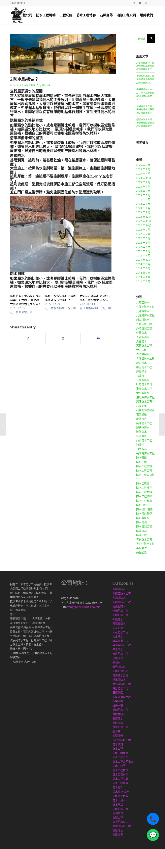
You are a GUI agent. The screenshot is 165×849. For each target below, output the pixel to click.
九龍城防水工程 (145, 315)
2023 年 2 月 (143, 208)
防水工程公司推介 (122, 761)
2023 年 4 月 (143, 199)
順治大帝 (46, 85)
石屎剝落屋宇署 (145, 410)
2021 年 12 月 (144, 259)
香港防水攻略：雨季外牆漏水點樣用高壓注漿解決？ (145, 79)
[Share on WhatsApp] (63, 338)
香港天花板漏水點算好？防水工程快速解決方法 (95, 298)
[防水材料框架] (3, 424)
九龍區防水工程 (145, 306)
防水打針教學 (144, 513)
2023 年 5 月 (143, 195)
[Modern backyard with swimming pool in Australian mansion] (63, 54)
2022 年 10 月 (144, 225)
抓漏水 (140, 376)
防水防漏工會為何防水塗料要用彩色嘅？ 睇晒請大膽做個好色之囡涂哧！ (25, 300)
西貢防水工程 (144, 440)
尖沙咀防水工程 (145, 358)
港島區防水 (142, 393)
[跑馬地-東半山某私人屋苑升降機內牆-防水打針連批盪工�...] (162, 424)
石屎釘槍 (141, 414)
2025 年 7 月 (143, 173)
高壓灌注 (141, 548)
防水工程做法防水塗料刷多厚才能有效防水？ (60, 298)
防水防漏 (30, 85)
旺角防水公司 (144, 384)
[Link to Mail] (140, 3)
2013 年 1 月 (143, 277)
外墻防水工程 (144, 324)
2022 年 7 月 (143, 234)
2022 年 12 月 (144, 216)
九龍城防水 (142, 311)
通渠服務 (141, 449)
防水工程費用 (144, 500)
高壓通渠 (141, 552)
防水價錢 (141, 457)
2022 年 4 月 (143, 247)
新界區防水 (142, 380)
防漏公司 (141, 531)
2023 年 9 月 (143, 182)
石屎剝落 (141, 406)
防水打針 (141, 505)
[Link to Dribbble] (146, 3)
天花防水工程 (144, 345)
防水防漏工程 (144, 526)
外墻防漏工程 (144, 328)
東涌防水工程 (144, 388)
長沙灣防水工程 (145, 453)
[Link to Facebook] (152, 3)
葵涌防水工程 (144, 423)
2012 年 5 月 (143, 281)
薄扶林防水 (142, 427)
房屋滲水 (141, 371)
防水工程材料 (144, 492)
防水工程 (141, 462)
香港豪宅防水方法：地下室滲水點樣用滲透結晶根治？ (145, 94)
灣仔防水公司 (144, 401)
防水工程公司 (144, 470)
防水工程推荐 (144, 487)
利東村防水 (142, 319)
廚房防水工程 (144, 367)
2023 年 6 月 (143, 191)
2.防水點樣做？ (24, 79)
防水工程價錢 (144, 466)
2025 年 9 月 (143, 165)
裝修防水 (141, 431)
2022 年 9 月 (143, 229)
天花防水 (141, 341)
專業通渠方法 (144, 354)
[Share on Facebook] (27, 338)
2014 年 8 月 (143, 264)
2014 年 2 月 (143, 272)
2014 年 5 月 (143, 268)
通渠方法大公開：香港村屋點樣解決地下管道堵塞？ (145, 109)
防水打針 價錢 (144, 509)
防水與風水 (142, 518)
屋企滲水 (141, 362)
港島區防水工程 (145, 397)
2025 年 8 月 (143, 169)
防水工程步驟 (144, 496)
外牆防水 (141, 332)
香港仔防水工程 (145, 543)
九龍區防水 (142, 302)
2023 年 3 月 (143, 204)
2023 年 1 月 (143, 212)
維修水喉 (141, 418)
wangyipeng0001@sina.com (83, 607)
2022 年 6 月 (143, 238)
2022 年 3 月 (143, 251)
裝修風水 (141, 436)
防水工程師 (142, 483)
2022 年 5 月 (143, 242)
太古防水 (141, 350)
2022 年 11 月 (144, 221)
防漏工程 (141, 535)
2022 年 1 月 (143, 255)
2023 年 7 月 (143, 186)
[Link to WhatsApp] (134, 3)
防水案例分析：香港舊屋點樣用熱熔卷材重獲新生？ (145, 66)
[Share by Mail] (98, 338)
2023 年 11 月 (144, 178)
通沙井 (140, 444)
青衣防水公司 (144, 539)
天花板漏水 (142, 337)
